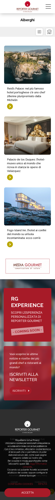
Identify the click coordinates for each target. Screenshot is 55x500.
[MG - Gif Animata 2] (28, 266)
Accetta (27, 492)
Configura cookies (20, 484)
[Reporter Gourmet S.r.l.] (27, 6)
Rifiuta (42, 484)
